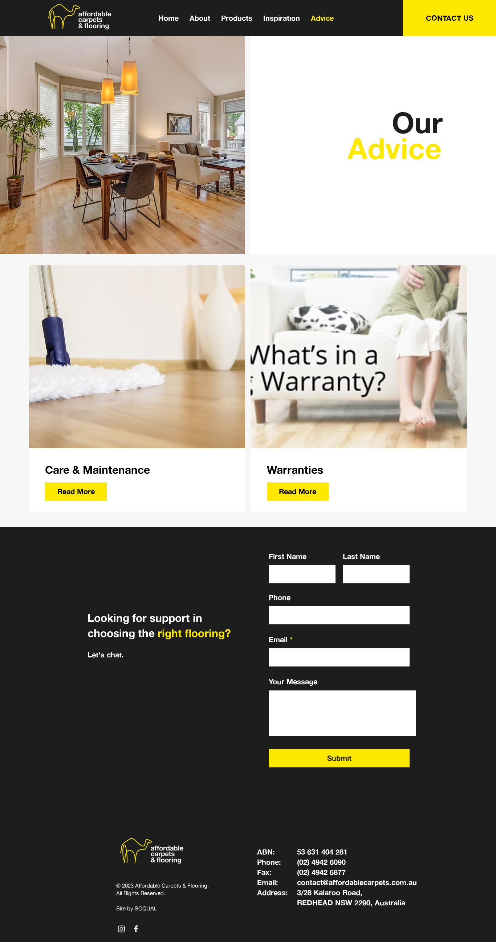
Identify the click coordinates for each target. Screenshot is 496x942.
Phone (279, 597)
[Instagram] (121, 928)
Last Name (361, 556)
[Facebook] (136, 928)
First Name (287, 556)
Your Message (293, 681)
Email (278, 639)
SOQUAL (146, 908)
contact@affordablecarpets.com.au (357, 882)
